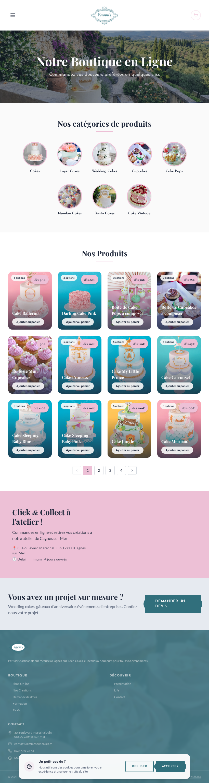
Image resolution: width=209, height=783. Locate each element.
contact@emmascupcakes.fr (33, 744)
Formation (20, 703)
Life (116, 690)
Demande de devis (25, 697)
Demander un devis (170, 603)
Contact (119, 697)
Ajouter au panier (28, 322)
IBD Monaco (193, 776)
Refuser (139, 766)
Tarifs (16, 710)
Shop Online (21, 684)
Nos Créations (22, 690)
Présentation (122, 684)
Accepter (170, 766)
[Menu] (12, 15)
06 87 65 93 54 (24, 751)
